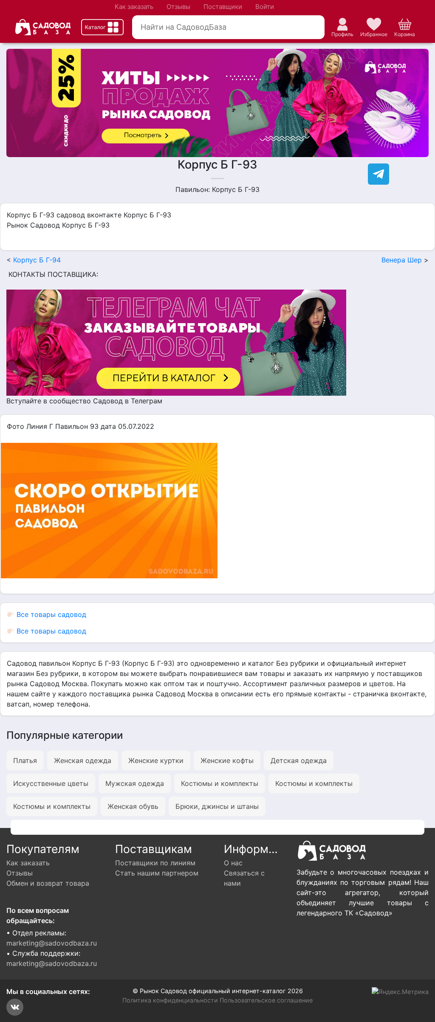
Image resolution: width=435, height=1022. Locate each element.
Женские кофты (227, 760)
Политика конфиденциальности (170, 1000)
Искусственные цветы (50, 783)
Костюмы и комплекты (219, 783)
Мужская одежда (134, 783)
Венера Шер (401, 260)
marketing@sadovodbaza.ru (51, 943)
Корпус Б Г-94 (37, 260)
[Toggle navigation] (102, 27)
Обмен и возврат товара (47, 883)
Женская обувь (132, 806)
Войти (264, 6)
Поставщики (222, 6)
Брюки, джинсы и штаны (217, 806)
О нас (233, 863)
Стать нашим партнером (156, 873)
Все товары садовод (50, 614)
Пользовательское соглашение (266, 1000)
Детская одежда (299, 760)
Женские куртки (156, 760)
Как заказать (134, 6)
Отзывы (178, 6)
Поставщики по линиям (155, 863)
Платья (25, 760)
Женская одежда (82, 760)
